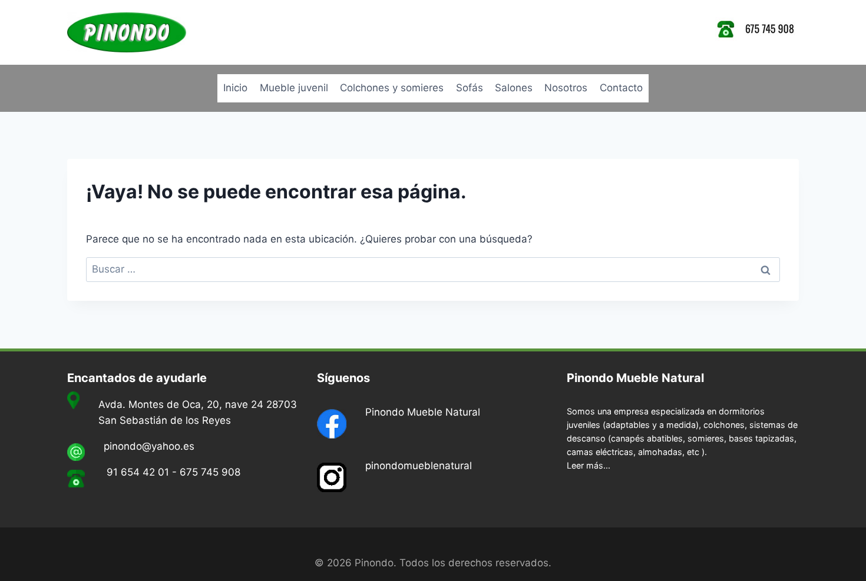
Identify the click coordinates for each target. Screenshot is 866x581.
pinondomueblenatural (418, 466)
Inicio (235, 88)
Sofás (469, 88)
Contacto (621, 88)
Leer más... (588, 465)
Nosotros (565, 88)
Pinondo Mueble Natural (422, 412)
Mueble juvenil (294, 88)
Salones (514, 88)
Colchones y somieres (392, 88)
